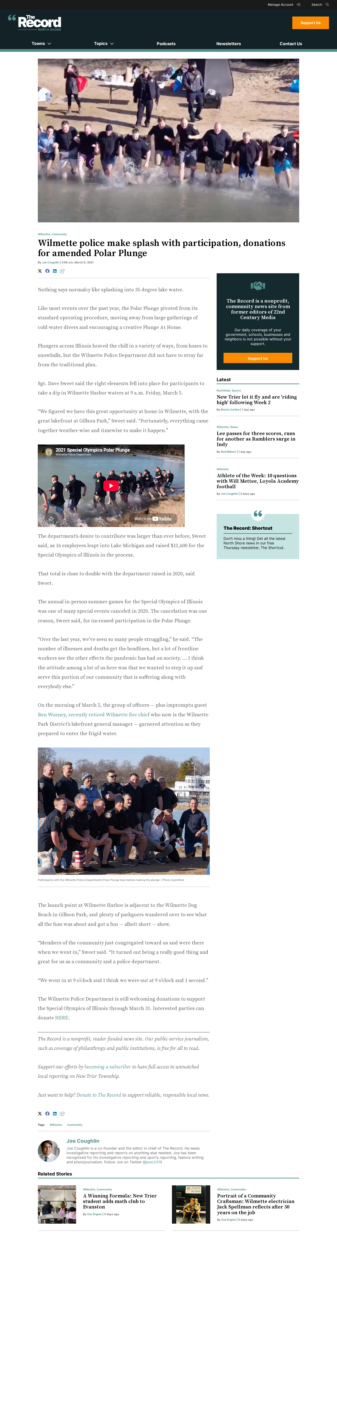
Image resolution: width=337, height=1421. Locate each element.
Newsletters (228, 43)
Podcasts (166, 43)
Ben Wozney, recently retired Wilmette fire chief (94, 715)
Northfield (223, 390)
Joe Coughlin (50, 262)
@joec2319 (152, 1162)
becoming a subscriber (107, 1067)
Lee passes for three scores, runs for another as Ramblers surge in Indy (256, 439)
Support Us (311, 22)
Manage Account (281, 4)
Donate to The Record (98, 1095)
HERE (61, 1018)
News (234, 427)
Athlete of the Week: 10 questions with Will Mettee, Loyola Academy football (258, 481)
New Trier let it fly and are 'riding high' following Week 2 (257, 400)
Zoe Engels (94, 1214)
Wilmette (44, 234)
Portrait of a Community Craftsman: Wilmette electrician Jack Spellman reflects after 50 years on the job (256, 1204)
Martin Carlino (230, 409)
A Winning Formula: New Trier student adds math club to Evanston (120, 1201)
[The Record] (34, 23)
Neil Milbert (228, 451)
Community (59, 234)
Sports (236, 390)
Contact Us (291, 43)
